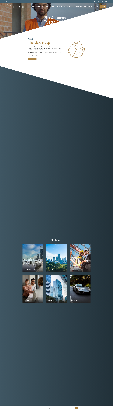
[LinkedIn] (8, 1)
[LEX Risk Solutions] (56, 258)
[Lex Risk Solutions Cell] (32, 258)
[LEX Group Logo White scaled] (17, 6)
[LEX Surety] (80, 258)
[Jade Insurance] (80, 289)
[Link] (94, 1)
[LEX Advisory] (32, 289)
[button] (71, 6)
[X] (6, 1)
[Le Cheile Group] (56, 289)
